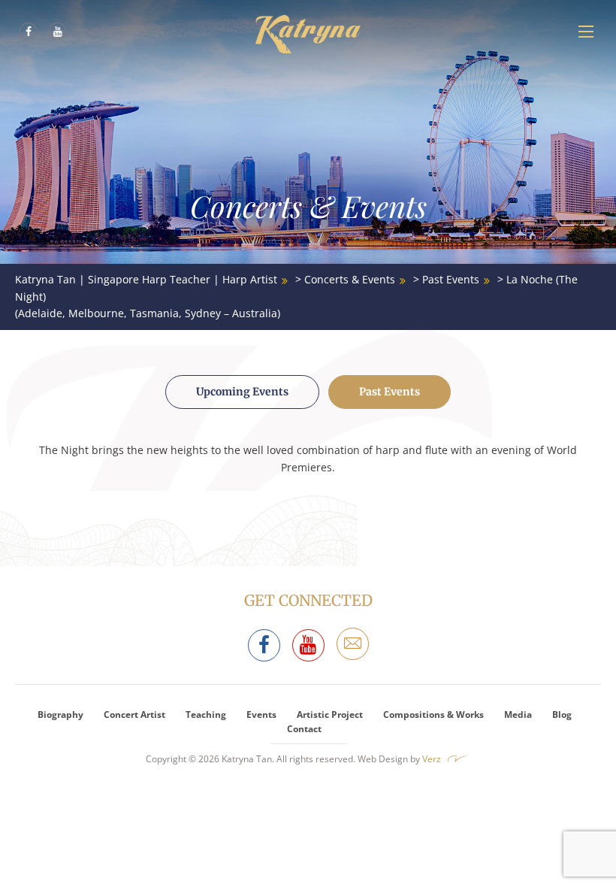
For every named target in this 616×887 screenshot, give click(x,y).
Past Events (389, 391)
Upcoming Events (242, 391)
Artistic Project (330, 714)
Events (261, 714)
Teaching (206, 714)
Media (518, 714)
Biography (60, 714)
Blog (562, 714)
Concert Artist (134, 714)
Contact (304, 728)
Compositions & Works (433, 714)
